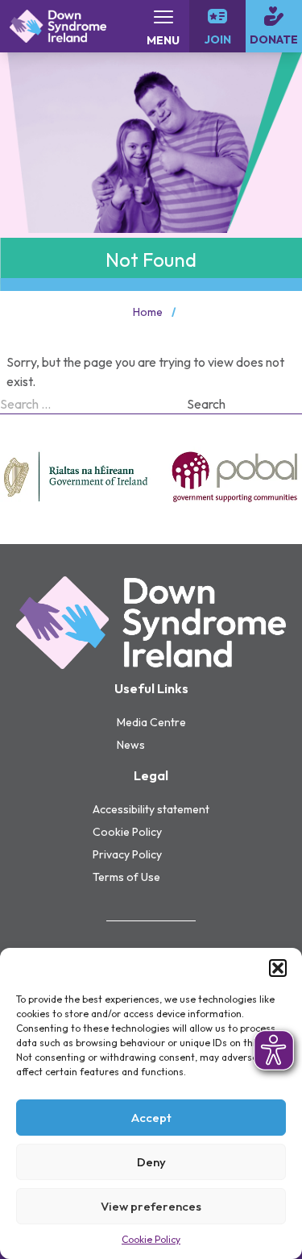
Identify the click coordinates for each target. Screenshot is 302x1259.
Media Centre (151, 722)
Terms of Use (126, 877)
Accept (151, 1117)
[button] (278, 968)
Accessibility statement (151, 809)
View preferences (151, 1206)
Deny (151, 1162)
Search (206, 404)
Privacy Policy (127, 854)
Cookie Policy (151, 1239)
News (131, 745)
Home (148, 312)
